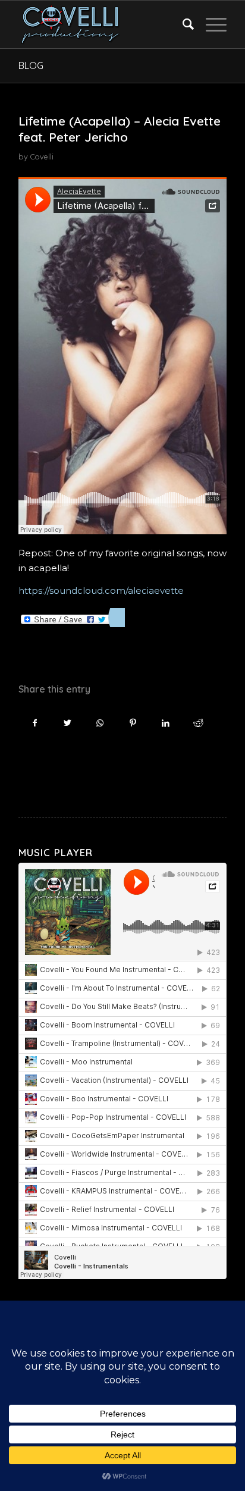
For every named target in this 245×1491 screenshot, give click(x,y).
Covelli (42, 156)
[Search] (182, 24)
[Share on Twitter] (67, 723)
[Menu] (210, 24)
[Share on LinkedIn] (165, 723)
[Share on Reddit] (198, 723)
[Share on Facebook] (34, 723)
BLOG (30, 65)
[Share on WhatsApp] (100, 723)
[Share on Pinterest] (133, 723)
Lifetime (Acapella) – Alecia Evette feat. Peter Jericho (119, 129)
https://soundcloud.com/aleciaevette (101, 590)
